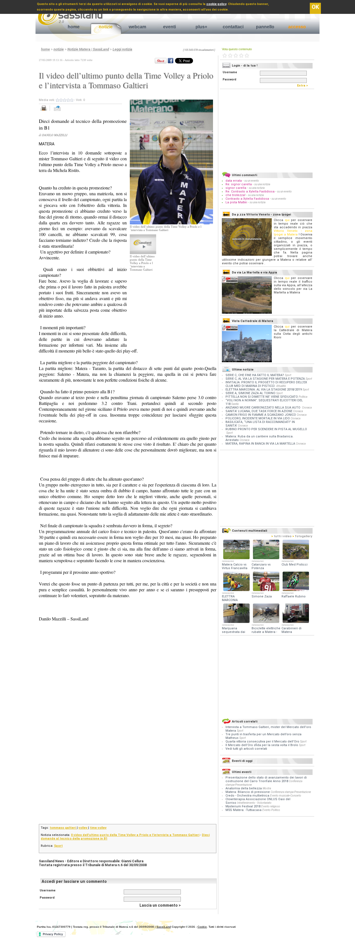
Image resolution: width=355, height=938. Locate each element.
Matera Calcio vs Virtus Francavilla (234, 566)
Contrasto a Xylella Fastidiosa (247, 199)
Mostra (267, 788)
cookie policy (216, 4)
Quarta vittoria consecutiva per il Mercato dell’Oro (262, 741)
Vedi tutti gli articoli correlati (246, 749)
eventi (169, 26)
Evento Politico (271, 810)
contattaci (233, 26)
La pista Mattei (236, 202)
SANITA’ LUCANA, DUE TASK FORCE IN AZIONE (258, 411)
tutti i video (281, 536)
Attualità (281, 385)
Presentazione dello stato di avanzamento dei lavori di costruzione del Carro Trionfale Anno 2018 (266, 779)
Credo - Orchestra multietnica (247, 795)
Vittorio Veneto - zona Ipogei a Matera (293, 232)
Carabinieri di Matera (291, 630)
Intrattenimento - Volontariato (254, 802)
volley (83, 828)
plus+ (201, 26)
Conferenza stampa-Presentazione (291, 792)
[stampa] (45, 111)
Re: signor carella (239, 184)
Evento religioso (270, 806)
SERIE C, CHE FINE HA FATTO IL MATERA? (254, 375)
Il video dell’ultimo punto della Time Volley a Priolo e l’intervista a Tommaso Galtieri (135, 835)
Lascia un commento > (160, 905)
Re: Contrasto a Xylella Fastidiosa (250, 191)
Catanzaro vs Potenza (261, 566)
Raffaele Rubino (294, 596)
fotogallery (302, 536)
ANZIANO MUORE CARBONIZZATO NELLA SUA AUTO (263, 407)
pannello (265, 26)
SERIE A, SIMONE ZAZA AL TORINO (250, 393)
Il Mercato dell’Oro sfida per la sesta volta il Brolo (262, 745)
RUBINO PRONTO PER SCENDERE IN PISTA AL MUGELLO (266, 429)
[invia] (62, 111)
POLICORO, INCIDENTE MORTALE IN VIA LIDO (257, 418)
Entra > (303, 85)
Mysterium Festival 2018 (242, 806)
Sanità (235, 403)
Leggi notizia (122, 49)
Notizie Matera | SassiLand (88, 49)
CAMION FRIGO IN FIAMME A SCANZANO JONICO (260, 415)
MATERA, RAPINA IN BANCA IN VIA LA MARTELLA (260, 443)
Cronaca (307, 407)
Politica (303, 396)
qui (287, 220)
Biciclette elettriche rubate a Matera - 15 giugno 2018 (266, 632)
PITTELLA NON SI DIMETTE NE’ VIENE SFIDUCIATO (261, 397)
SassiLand (163, 926)
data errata (233, 180)
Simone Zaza (262, 596)
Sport (58, 846)
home (74, 26)
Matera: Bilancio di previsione (247, 792)
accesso (297, 26)
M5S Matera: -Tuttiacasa (243, 810)
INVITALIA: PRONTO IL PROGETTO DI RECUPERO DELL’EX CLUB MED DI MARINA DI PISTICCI (266, 384)
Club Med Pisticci (295, 564)
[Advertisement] (171, 306)
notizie (106, 26)
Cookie (202, 926)
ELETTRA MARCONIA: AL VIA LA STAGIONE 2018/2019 (263, 389)
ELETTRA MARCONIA (230, 598)
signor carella (236, 188)
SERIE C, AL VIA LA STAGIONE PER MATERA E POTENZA (265, 379)
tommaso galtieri (63, 828)
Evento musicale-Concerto (285, 795)
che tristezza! (235, 195)
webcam (137, 26)
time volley (98, 828)
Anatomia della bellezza (243, 788)
